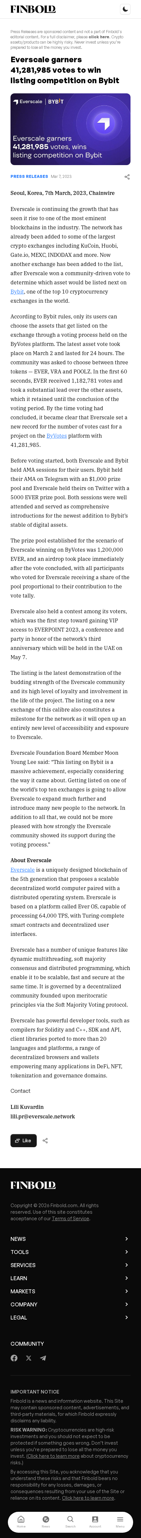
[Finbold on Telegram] (43, 1358)
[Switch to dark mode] (125, 9)
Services (22, 1265)
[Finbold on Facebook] (14, 1358)
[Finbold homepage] (70, 1185)
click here (99, 36)
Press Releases (29, 176)
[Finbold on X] (28, 1358)
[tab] (21, 1522)
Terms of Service (70, 1218)
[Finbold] (33, 9)
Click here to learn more (54, 1456)
